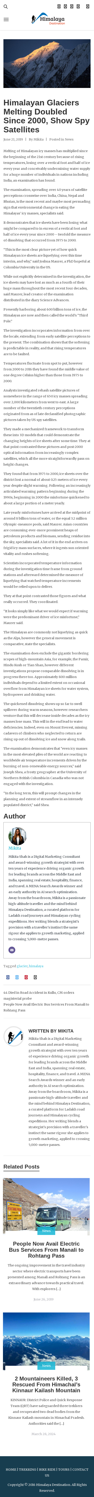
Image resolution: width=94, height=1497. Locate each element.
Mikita (39, 139)
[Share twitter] (17, 977)
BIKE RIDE (47, 1470)
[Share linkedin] (35, 977)
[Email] (11, 950)
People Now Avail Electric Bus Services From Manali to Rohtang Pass (46, 1250)
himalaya (36, 966)
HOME (11, 1470)
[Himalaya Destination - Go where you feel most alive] (47, 18)
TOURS (64, 1470)
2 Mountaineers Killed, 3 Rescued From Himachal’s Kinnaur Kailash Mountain (46, 1384)
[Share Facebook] (8, 977)
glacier (22, 966)
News (69, 139)
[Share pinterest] (26, 977)
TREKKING (27, 1470)
